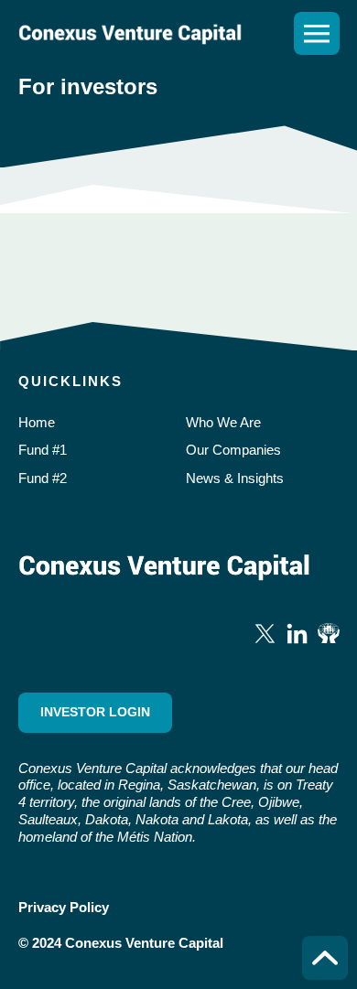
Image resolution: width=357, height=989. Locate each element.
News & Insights (235, 478)
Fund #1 (42, 449)
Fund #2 (42, 478)
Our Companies (233, 449)
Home (36, 422)
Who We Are (223, 422)
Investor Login (95, 712)
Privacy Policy (63, 907)
